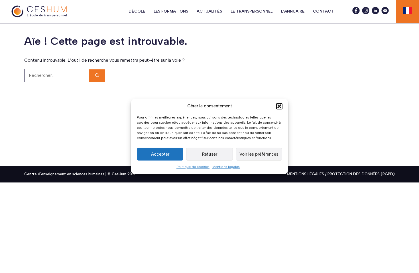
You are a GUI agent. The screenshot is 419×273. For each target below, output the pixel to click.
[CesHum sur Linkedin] (375, 12)
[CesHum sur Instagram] (365, 12)
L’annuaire (292, 11)
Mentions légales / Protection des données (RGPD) (341, 174)
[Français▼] (407, 10)
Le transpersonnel (251, 11)
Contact (323, 11)
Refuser (209, 154)
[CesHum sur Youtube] (385, 12)
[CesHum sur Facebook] (356, 12)
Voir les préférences (258, 154)
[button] (279, 106)
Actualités (209, 11)
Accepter (160, 154)
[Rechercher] (97, 75)
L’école (137, 11)
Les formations (171, 11)
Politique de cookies (193, 167)
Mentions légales (226, 167)
